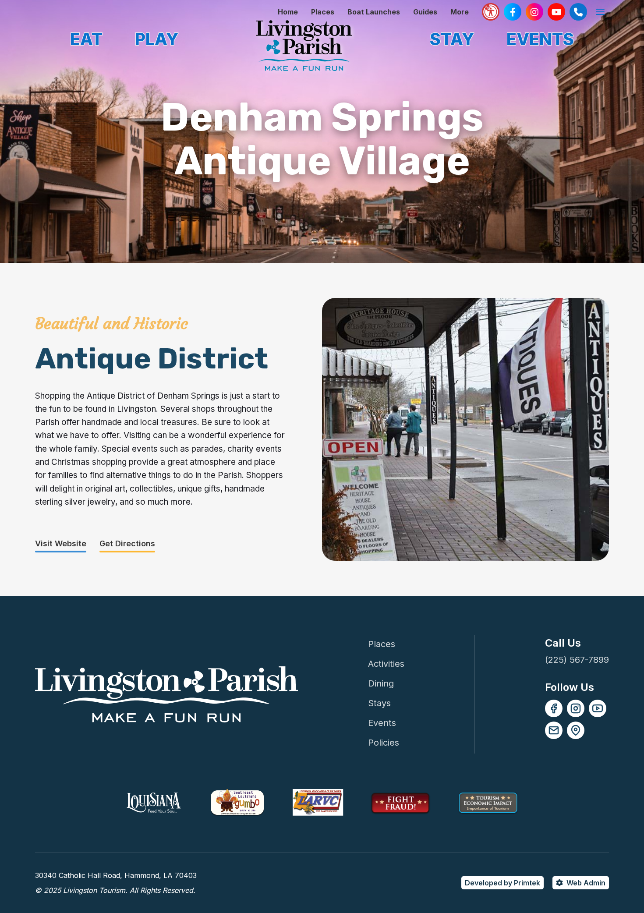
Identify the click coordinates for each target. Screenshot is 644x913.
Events (382, 723)
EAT (86, 39)
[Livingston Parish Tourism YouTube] (556, 12)
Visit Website (60, 543)
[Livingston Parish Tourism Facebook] (512, 12)
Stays (379, 703)
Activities (386, 663)
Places (322, 11)
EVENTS (540, 39)
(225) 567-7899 (577, 660)
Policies (383, 742)
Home (288, 11)
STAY (452, 39)
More (459, 11)
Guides (425, 11)
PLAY (157, 39)
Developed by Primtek (502, 882)
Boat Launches (373, 11)
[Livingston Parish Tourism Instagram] (534, 12)
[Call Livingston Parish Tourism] (578, 12)
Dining (381, 683)
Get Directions (127, 543)
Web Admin (585, 882)
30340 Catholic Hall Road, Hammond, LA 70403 (116, 875)
